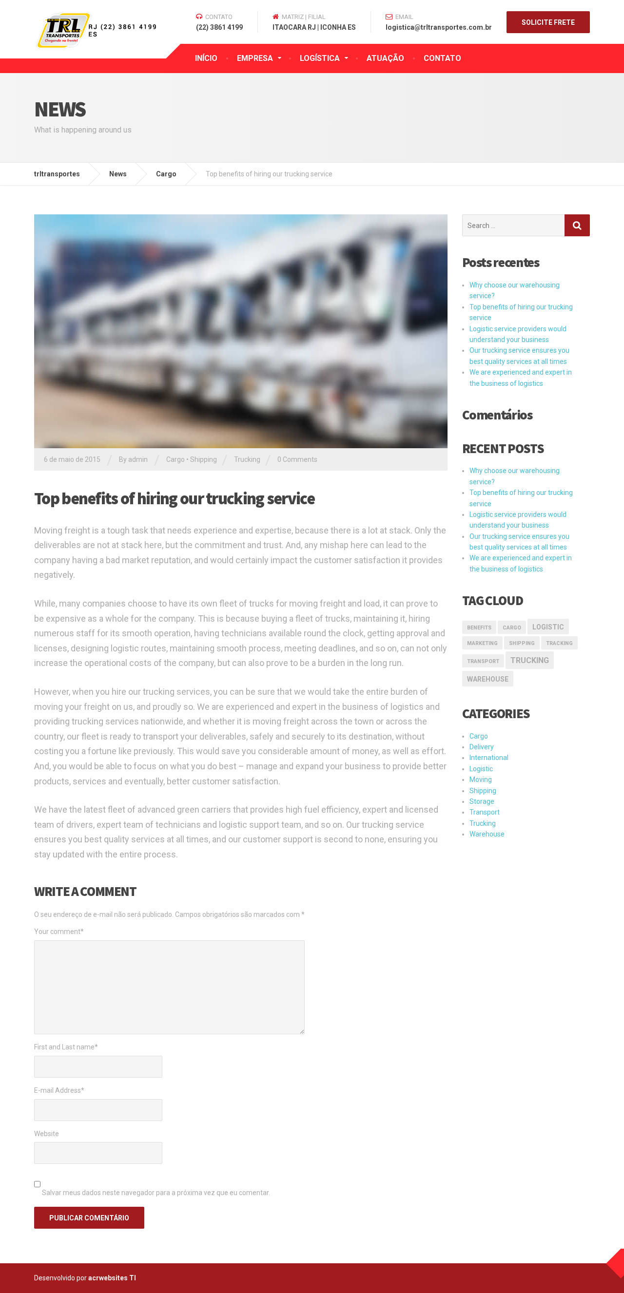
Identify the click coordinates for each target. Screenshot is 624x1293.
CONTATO (442, 58)
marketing (482, 643)
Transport (484, 812)
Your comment (59, 931)
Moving (480, 779)
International (488, 757)
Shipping (203, 459)
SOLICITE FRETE (548, 22)
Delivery (481, 747)
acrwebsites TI (112, 1278)
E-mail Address (59, 1090)
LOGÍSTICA (320, 58)
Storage (481, 801)
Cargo (175, 459)
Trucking (247, 459)
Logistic (481, 769)
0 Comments (297, 459)
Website (46, 1134)
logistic (548, 627)
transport (483, 661)
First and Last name (66, 1047)
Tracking (559, 643)
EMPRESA (255, 58)
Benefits (479, 628)
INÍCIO (206, 58)
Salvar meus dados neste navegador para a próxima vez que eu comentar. (156, 1193)
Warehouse (487, 679)
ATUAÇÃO (385, 58)
